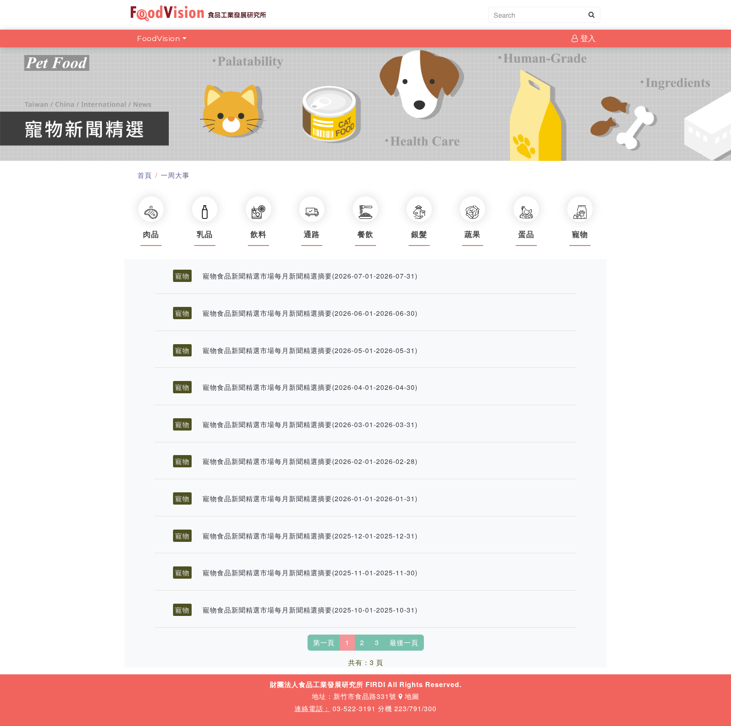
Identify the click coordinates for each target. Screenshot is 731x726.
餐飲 (365, 234)
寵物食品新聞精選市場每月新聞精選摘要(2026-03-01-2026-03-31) (310, 424)
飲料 (258, 234)
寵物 (580, 234)
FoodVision (158, 38)
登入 (587, 38)
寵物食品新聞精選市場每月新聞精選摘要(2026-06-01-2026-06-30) (310, 313)
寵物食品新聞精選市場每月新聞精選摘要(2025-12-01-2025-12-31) (310, 536)
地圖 (411, 696)
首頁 (144, 175)
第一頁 (324, 642)
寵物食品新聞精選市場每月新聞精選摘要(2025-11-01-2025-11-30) (310, 572)
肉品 (151, 234)
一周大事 (175, 175)
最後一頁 (404, 642)
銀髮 (419, 234)
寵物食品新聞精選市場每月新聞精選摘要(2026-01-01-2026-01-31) (310, 498)
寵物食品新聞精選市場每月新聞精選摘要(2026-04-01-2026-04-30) (310, 387)
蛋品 (526, 234)
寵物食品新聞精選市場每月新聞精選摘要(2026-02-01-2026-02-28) (310, 461)
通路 (312, 234)
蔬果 (472, 234)
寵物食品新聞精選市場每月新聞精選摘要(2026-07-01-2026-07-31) (310, 276)
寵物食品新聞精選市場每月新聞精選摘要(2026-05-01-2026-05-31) (310, 350)
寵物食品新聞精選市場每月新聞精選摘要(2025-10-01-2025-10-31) (310, 610)
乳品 (205, 234)
